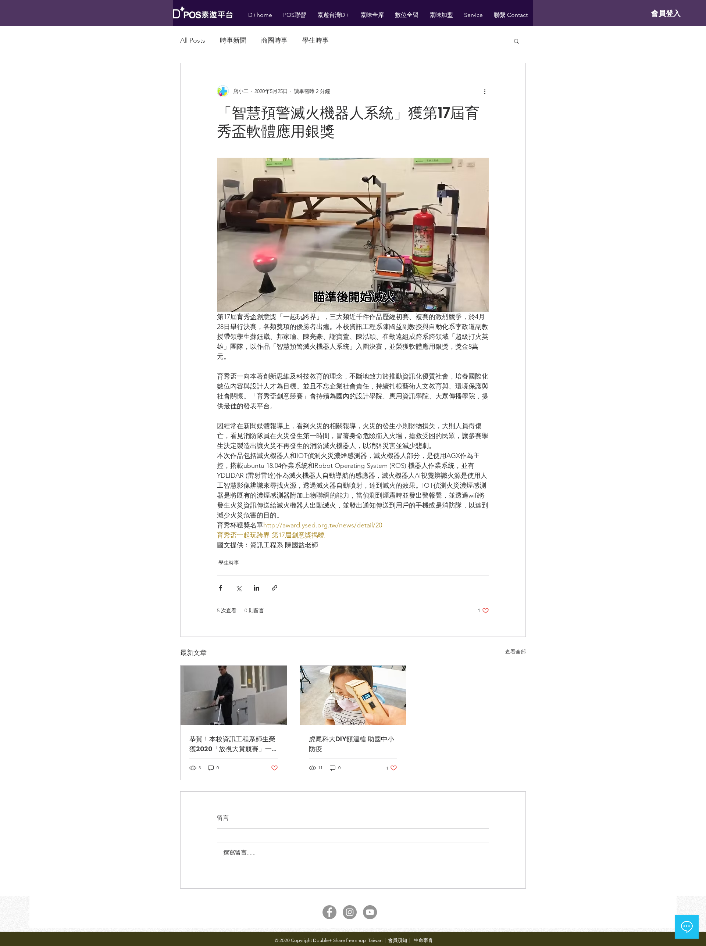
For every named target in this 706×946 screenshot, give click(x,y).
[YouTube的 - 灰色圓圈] (370, 912)
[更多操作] (484, 91)
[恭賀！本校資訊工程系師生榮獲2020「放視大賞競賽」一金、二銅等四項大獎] (234, 695)
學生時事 (315, 40)
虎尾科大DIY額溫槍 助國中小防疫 (351, 743)
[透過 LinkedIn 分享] (256, 587)
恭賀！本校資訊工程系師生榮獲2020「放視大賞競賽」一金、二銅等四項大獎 (232, 744)
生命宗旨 (423, 940)
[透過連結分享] (274, 587)
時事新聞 (233, 40)
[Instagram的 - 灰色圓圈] (350, 912)
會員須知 (397, 940)
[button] (516, 41)
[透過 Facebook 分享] (220, 587)
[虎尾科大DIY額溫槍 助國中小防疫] (353, 695)
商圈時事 (274, 40)
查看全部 (515, 651)
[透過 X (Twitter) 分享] (238, 587)
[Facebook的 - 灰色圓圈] (329, 912)
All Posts (192, 40)
